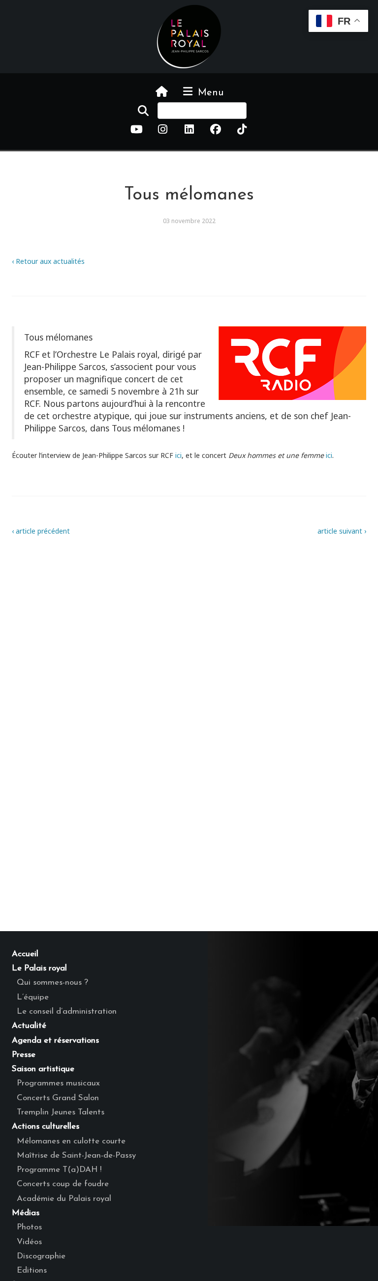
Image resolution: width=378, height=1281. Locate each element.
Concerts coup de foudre (63, 1184)
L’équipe (33, 997)
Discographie (41, 1256)
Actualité (29, 1026)
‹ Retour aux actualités (48, 261)
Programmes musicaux (58, 1083)
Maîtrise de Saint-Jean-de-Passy (76, 1155)
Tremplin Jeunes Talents (60, 1112)
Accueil (25, 954)
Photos (29, 1227)
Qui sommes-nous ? (52, 982)
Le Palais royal (39, 968)
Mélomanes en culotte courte (71, 1141)
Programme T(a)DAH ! (59, 1170)
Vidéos (29, 1242)
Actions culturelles (45, 1126)
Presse (23, 1055)
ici (178, 455)
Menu (209, 93)
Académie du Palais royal (64, 1199)
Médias (25, 1213)
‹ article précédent (41, 531)
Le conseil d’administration (67, 1011)
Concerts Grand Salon (58, 1098)
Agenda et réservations (55, 1040)
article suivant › (341, 531)
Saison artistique (43, 1069)
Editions (32, 1270)
